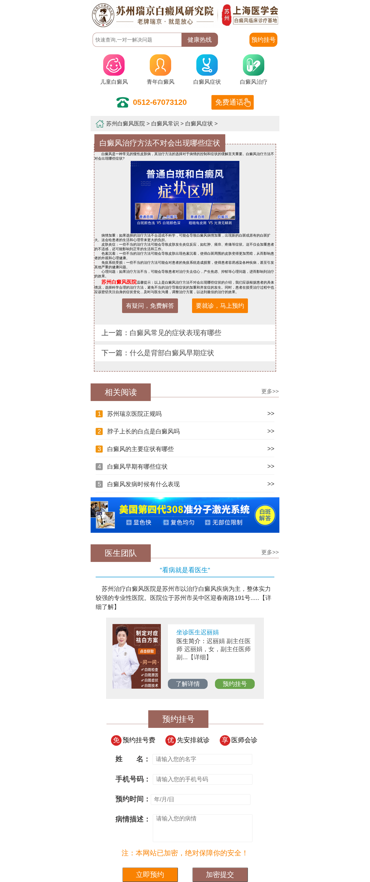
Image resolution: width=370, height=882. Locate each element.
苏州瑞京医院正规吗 (130, 413)
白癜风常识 (165, 123)
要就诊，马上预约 (220, 305)
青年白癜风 (160, 82)
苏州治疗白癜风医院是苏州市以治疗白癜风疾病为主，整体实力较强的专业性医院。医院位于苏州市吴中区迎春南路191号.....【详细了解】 (183, 597)
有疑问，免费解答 (150, 305)
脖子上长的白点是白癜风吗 (139, 431)
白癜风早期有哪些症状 (133, 466)
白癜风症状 (207, 82)
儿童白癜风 (114, 82)
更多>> (270, 391)
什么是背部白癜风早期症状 (172, 353)
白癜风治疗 (254, 82)
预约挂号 (235, 683)
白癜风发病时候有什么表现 (139, 484)
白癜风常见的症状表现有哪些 (175, 333)
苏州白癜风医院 (125, 123)
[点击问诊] (185, 532)
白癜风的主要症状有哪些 (136, 449)
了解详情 (188, 683)
